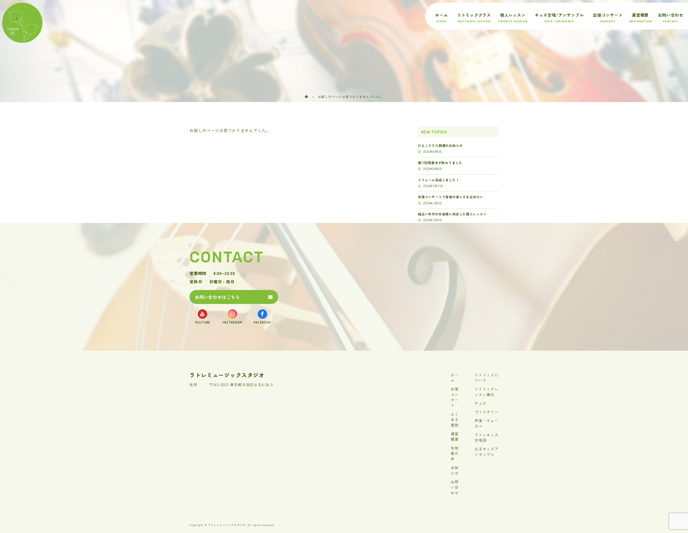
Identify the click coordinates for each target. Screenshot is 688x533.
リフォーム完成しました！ (438, 179)
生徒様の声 (455, 453)
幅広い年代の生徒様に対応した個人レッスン (452, 214)
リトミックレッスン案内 (487, 391)
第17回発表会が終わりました (440, 162)
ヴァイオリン (487, 411)
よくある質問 (455, 419)
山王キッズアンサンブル (487, 451)
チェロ (480, 403)
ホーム (441, 15)
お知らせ (455, 470)
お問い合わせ (670, 15)
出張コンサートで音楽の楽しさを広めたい (450, 196)
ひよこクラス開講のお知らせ (440, 145)
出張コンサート (608, 15)
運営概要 (640, 15)
